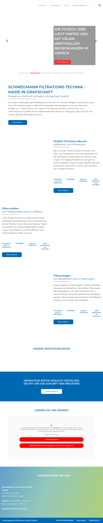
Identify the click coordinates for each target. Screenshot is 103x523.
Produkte (42, 5)
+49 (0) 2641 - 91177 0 (19, 501)
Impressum (81, 520)
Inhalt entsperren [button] (51, 439)
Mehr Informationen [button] (51, 435)
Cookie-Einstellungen (65, 520)
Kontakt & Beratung (80, 5)
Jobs (66, 5)
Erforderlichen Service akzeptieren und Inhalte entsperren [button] (51, 445)
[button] (46, 5)
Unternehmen (55, 5)
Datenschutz (94, 520)
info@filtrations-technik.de (14, 509)
